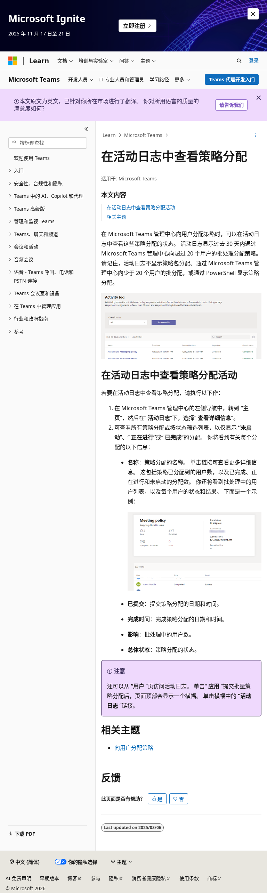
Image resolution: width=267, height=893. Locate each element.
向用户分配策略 (133, 748)
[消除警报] (253, 13)
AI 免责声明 (18, 878)
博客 (72, 878)
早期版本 (49, 878)
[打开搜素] (239, 61)
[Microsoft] (12, 60)
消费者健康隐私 (149, 878)
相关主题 (116, 216)
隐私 (114, 878)
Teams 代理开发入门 (232, 79)
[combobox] (47, 142)
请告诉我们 (231, 105)
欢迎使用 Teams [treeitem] (32, 158)
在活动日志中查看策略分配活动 (141, 207)
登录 (254, 60)
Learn (109, 135)
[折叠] (86, 129)
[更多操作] (255, 135)
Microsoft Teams (143, 135)
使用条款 (189, 878)
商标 (212, 878)
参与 (95, 878)
